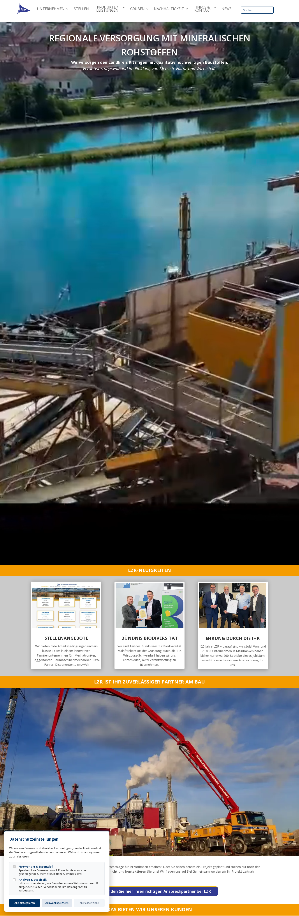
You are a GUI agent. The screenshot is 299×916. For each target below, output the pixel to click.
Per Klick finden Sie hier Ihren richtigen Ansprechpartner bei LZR (149, 891)
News (227, 9)
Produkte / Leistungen (107, 9)
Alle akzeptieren (24, 903)
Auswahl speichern (57, 903)
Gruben (137, 9)
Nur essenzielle (89, 903)
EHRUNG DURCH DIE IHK (233, 638)
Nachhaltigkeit (169, 9)
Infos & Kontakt (202, 9)
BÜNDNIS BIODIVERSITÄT (149, 638)
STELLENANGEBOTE (66, 638)
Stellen (81, 9)
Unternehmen (51, 9)
